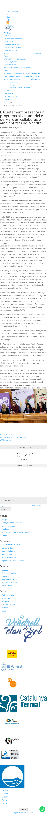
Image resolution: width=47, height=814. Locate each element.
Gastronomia (15, 79)
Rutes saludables (10, 76)
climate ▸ (23, 465)
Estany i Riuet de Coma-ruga (15, 59)
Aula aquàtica (22, 76)
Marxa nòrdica (34, 73)
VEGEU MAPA (5, 440)
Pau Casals (9, 41)
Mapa (9, 14)
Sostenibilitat (36, 53)
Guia (8, 17)
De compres (8, 99)
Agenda (9, 20)
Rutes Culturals (7, 586)
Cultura (8, 33)
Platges (6, 56)
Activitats (7, 73)
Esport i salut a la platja (20, 73)
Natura (6, 53)
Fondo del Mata (10, 65)
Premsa (5, 608)
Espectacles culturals (13, 47)
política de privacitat (35, 506)
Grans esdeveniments (13, 39)
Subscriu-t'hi (5, 509)
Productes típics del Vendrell (20, 88)
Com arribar (8, 93)
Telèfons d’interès (10, 96)
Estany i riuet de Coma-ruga (12, 523)
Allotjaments (36, 79)
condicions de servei (5, 507)
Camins (6, 70)
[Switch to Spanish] (23, 23)
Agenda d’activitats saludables (13, 560)
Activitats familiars (34, 76)
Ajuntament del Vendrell (23, 812)
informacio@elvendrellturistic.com (13, 437)
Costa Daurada (12, 11)
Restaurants (14, 82)
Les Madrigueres (10, 62)
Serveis (6, 91)
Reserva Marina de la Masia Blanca (17, 67)
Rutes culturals (11, 50)
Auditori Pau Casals (12, 44)
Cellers (12, 85)
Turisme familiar (8, 595)
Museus (8, 36)
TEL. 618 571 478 (6, 434)
